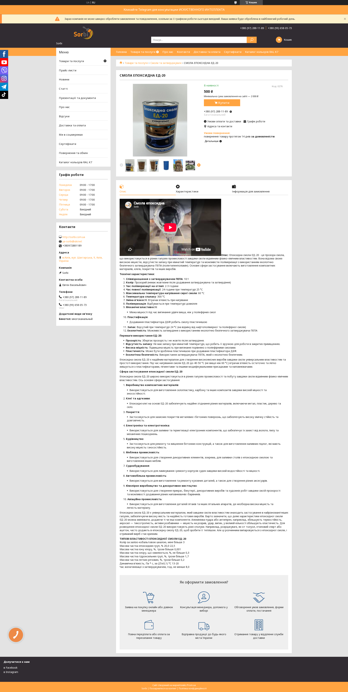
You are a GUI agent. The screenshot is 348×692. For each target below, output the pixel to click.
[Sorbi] (83, 32)
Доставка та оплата (207, 52)
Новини (64, 79)
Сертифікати (232, 52)
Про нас (167, 52)
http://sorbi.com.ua (74, 237)
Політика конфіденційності (193, 688)
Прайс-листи (67, 70)
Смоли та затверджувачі (165, 63)
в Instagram (11, 672)
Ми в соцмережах (71, 134)
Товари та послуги (142, 52)
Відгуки (64, 116)
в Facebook (10, 667)
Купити (223, 103)
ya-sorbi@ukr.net (72, 241)
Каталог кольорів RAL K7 (261, 52)
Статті (63, 88)
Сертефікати (67, 144)
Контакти (183, 52)
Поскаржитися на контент (163, 688)
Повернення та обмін (73, 153)
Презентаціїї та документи (77, 97)
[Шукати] (252, 40)
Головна (121, 52)
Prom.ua (191, 685)
